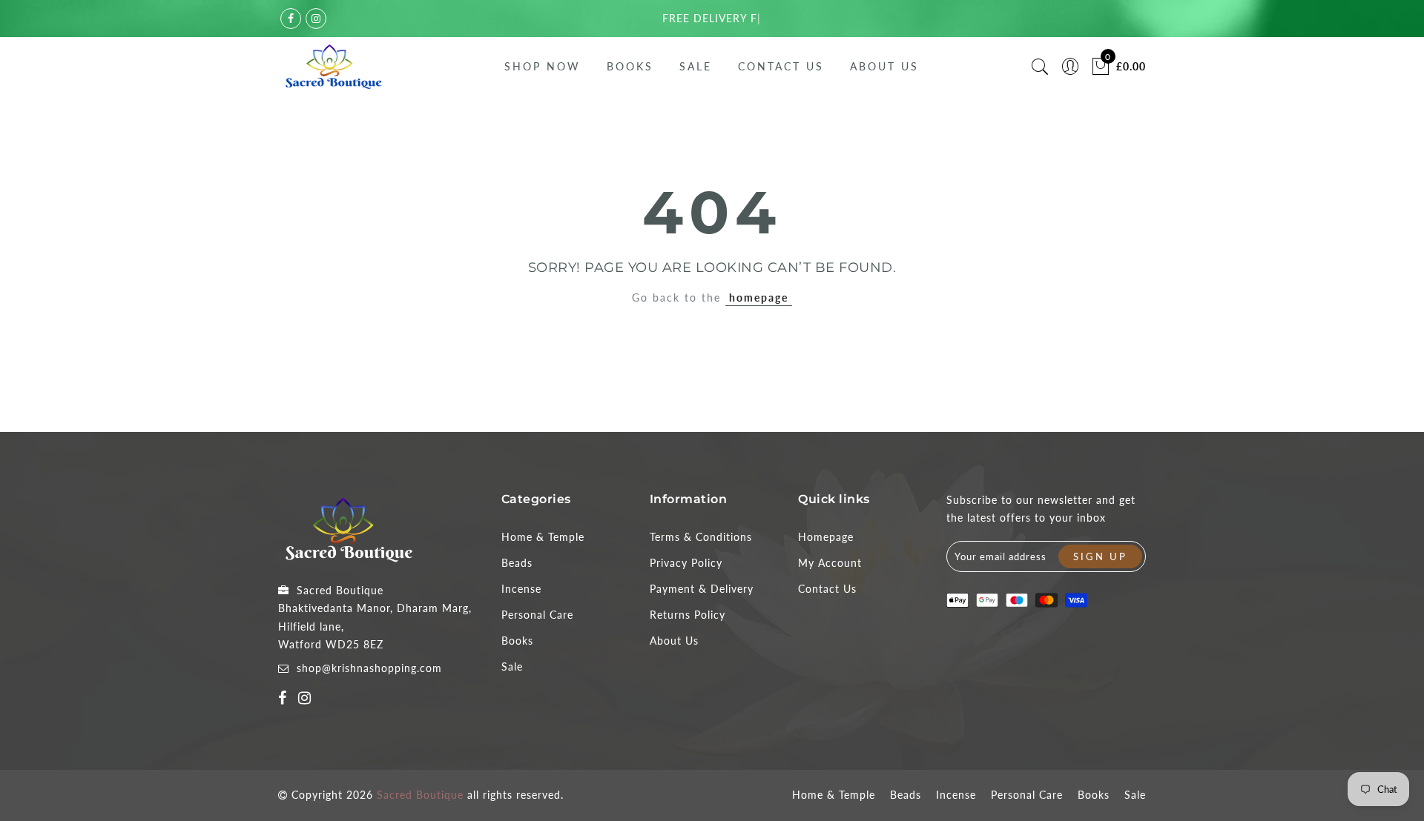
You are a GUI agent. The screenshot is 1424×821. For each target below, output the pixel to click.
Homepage (826, 537)
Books (630, 66)
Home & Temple (542, 537)
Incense (521, 588)
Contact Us (781, 66)
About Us (884, 66)
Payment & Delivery (702, 588)
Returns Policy (687, 614)
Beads (517, 562)
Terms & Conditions (701, 537)
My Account (830, 562)
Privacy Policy (686, 562)
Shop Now (542, 66)
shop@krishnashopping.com (369, 668)
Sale (695, 66)
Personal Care (537, 614)
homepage (758, 297)
